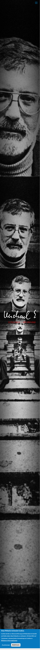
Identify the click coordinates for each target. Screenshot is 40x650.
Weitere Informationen (9, 640)
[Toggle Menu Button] (36, 3)
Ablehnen (16, 645)
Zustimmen (6, 645)
